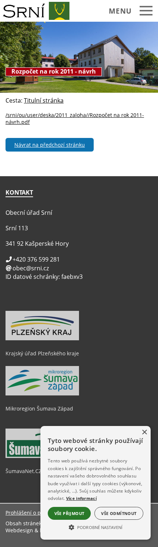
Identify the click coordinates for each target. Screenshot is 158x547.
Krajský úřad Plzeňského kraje (42, 353)
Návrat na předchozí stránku (49, 144)
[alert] (95, 483)
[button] (95, 526)
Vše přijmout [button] (69, 513)
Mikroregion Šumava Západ (39, 408)
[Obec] (37, 11)
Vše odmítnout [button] (118, 513)
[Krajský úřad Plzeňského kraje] (42, 338)
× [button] (144, 432)
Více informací (81, 498)
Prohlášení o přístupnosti (37, 512)
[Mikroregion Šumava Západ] (42, 394)
